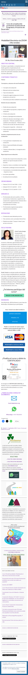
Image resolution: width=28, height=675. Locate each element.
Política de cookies (15, 668)
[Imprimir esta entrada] (25, 34)
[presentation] (15, 310)
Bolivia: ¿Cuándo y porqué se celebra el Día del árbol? (14, 19)
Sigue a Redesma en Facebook (11, 644)
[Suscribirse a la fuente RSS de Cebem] (2, 4)
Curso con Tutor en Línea (15, 31)
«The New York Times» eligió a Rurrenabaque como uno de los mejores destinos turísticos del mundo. (14, 14)
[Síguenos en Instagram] (14, 4)
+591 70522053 (14, 414)
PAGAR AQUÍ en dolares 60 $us (14, 349)
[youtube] (9, 4)
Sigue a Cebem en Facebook (10, 627)
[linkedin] (12, 4)
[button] (26, 2)
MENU (3, 2)
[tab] (15, 310)
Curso (18, 428)
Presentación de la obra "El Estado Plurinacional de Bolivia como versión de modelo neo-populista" (13, 580)
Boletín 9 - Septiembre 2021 (10, 428)
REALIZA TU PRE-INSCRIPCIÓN (14, 295)
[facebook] (4, 4)
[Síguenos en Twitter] (6, 4)
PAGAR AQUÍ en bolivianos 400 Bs (14, 344)
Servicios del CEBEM (7, 584)
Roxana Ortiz (5, 31)
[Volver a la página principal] (14, 7)
